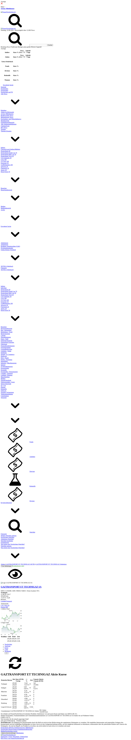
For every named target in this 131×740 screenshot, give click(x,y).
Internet (3, 365)
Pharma (3, 387)
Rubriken (3, 110)
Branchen (4, 188)
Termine (3, 129)
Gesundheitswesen (6, 349)
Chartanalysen (5, 126)
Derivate (32, 471)
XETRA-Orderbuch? (7, 270)
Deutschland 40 (5, 151)
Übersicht (4, 268)
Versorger (4, 397)
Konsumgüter (5, 368)
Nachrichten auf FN (7, 92)
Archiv (3, 210)
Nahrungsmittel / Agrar (8, 382)
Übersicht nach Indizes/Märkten (10, 149)
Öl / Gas (3, 385)
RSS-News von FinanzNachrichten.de (12, 738)
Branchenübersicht (6, 190)
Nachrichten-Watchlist (7, 537)
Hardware (4, 356)
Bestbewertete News (7, 115)
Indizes (3, 147)
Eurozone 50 (5, 163)
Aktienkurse (4, 243)
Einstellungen (5, 542)
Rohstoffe (4, 389)
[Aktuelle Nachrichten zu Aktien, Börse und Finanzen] (8, 12)
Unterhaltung (5, 396)
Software (3, 391)
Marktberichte (5, 121)
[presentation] (6, 653)
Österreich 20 (5, 168)
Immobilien (4, 361)
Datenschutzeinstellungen (9, 733)
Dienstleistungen (6, 337)
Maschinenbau (5, 377)
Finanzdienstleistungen (8, 346)
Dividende (8, 651)
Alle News (4, 94)
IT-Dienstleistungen (7, 366)
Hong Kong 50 (5, 172)
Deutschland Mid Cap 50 (8, 154)
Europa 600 (4, 607)
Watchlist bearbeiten (7, 541)
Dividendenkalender (7, 248)
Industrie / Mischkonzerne (8, 363)
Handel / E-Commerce (7, 354)
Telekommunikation (7, 394)
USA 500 (4, 159)
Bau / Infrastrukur (6, 330)
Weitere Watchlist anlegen (8, 535)
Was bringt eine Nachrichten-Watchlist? (13, 544)
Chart (6, 649)
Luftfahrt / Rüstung (6, 375)
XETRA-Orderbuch (7, 266)
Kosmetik (4, 370)
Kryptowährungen (6, 502)
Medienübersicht (6, 208)
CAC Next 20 (5, 605)
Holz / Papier (5, 358)
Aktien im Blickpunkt (7, 112)
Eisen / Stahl (4, 339)
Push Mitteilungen (7, 566)
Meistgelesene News (7, 117)
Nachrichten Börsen (7, 729)
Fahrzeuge (4, 344)
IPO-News (4, 127)
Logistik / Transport (7, 373)
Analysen (7, 646)
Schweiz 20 (4, 166)
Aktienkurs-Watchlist (7, 539)
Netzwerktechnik (6, 384)
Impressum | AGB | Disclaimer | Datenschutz (14, 736)
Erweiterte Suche (8, 85)
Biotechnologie (5, 334)
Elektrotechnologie (6, 340)
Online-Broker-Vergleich (8, 250)
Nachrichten (4, 89)
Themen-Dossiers (6, 131)
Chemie (3, 335)
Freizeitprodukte (6, 347)
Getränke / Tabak (6, 351)
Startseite (3, 87)
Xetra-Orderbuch (15, 727)
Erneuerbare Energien (7, 342)
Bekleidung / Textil (6, 332)
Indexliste (4, 288)
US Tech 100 (5, 161)
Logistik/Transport (6, 601)
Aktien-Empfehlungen (19, 729)
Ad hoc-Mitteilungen (7, 8)
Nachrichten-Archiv (11, 731)
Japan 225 (4, 170)
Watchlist (32, 532)
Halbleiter (4, 353)
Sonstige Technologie (7, 392)
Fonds (31, 442)
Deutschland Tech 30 (7, 156)
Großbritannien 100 (7, 165)
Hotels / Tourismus (6, 359)
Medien (3, 206)
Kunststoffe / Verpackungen (9, 372)
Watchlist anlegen (6, 546)
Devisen (32, 501)
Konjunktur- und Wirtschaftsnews (11, 119)
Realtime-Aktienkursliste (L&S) (10, 246)
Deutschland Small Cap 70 (9, 153)
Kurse (6, 648)
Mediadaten (20, 733)
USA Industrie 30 (6, 158)
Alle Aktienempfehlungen (8, 124)
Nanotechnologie (6, 380)
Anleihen (32, 456)
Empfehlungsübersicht (7, 122)
